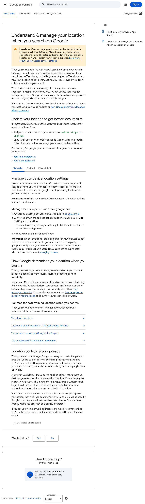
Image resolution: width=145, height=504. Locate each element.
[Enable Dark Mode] (66, 498)
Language (51, 495)
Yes (38, 438)
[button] (5, 4)
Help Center (9, 13)
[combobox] (84, 4)
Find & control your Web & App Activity (121, 34)
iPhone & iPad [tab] (44, 168)
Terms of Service (34, 498)
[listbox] (53, 498)
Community (24, 13)
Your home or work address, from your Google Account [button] (40, 325)
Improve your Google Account (48, 13)
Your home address (24, 156)
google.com (71, 214)
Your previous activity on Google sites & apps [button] (34, 333)
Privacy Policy (20, 498)
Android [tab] (31, 168)
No (52, 438)
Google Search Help (21, 4)
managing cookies (49, 252)
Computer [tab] (18, 168)
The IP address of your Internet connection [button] (33, 340)
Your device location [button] (21, 318)
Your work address (23, 160)
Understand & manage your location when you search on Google (124, 43)
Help (104, 24)
